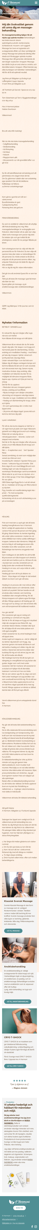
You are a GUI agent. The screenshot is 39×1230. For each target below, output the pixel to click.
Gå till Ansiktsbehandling (17, 1001)
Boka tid (19, 1208)
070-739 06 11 (18, 1216)
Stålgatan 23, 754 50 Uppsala (13, 1223)
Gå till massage (13, 931)
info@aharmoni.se (9, 1219)
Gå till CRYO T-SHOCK (15, 1066)
